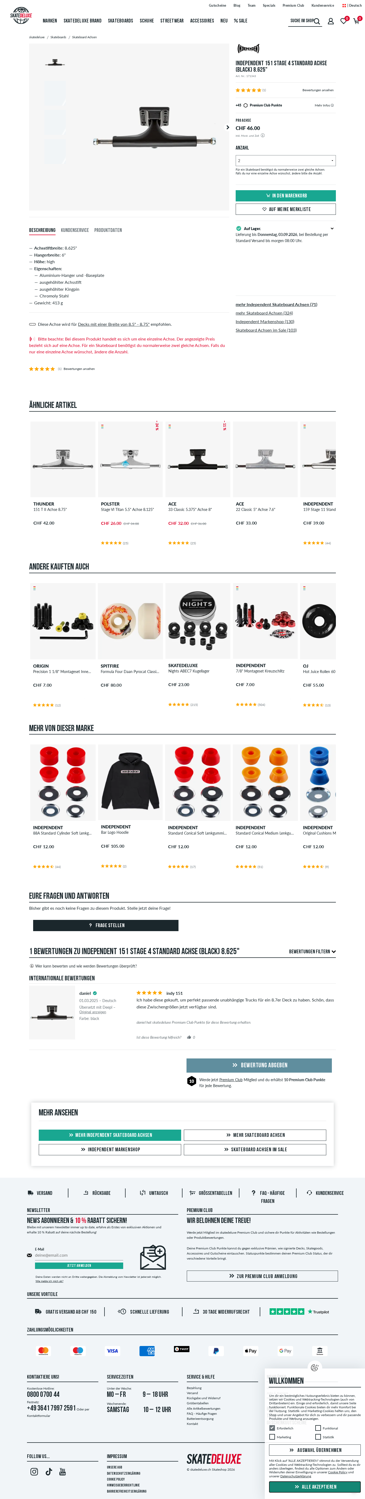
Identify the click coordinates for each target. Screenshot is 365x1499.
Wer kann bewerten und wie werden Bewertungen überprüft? (86, 966)
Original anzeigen (92, 1012)
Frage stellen (110, 925)
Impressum (117, 1456)
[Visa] (113, 1352)
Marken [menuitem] (50, 21)
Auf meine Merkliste (290, 209)
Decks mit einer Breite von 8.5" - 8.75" (114, 324)
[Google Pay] (286, 1352)
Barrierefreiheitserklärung (126, 1492)
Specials (269, 5)
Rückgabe (101, 1193)
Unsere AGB (114, 1468)
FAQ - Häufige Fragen (202, 1414)
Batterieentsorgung (200, 1419)
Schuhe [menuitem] (147, 21)
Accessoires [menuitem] (202, 21)
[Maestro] (78, 1352)
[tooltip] (332, 105)
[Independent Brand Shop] (286, 49)
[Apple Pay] (251, 1352)
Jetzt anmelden (79, 1266)
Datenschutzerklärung (123, 1474)
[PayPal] (217, 1352)
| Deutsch (354, 5)
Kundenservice (323, 5)
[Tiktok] (48, 1473)
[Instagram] (34, 1473)
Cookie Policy (116, 1480)
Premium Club (293, 5)
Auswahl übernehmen (318, 1450)
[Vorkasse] (320, 1352)
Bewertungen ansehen (318, 90)
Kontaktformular (38, 1416)
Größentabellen (215, 1193)
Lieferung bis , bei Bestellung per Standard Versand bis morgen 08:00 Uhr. (282, 234)
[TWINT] (182, 1350)
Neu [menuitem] (224, 21)
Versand (44, 1193)
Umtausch (158, 1193)
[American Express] (148, 1352)
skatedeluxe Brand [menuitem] (83, 21)
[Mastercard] (44, 1352)
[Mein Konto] (330, 21)
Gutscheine (217, 5)
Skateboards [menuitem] (120, 21)
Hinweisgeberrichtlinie (123, 1485)
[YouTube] (63, 1473)
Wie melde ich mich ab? (49, 1281)
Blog (237, 5)
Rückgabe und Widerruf (203, 1398)
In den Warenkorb (289, 196)
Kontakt (192, 1424)
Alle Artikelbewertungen (203, 1408)
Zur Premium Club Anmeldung (267, 1276)
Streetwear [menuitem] (172, 21)
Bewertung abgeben (264, 1065)
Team (252, 5)
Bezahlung (194, 1388)
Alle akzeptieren (319, 1487)
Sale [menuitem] (242, 21)
